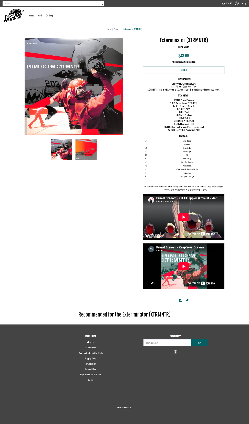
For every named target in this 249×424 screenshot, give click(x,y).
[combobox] (51, 3)
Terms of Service (90, 347)
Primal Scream (183, 46)
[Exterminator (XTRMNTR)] (61, 149)
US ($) (244, 3)
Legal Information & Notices (90, 374)
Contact (91, 379)
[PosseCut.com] (13, 15)
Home (109, 29)
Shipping (175, 61)
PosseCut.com (121, 407)
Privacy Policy (90, 369)
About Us (90, 342)
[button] (226, 3)
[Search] (101, 3)
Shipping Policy (90, 358)
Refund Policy (91, 363)
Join (199, 342)
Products (117, 29)
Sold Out (184, 70)
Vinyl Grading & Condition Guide (91, 352)
